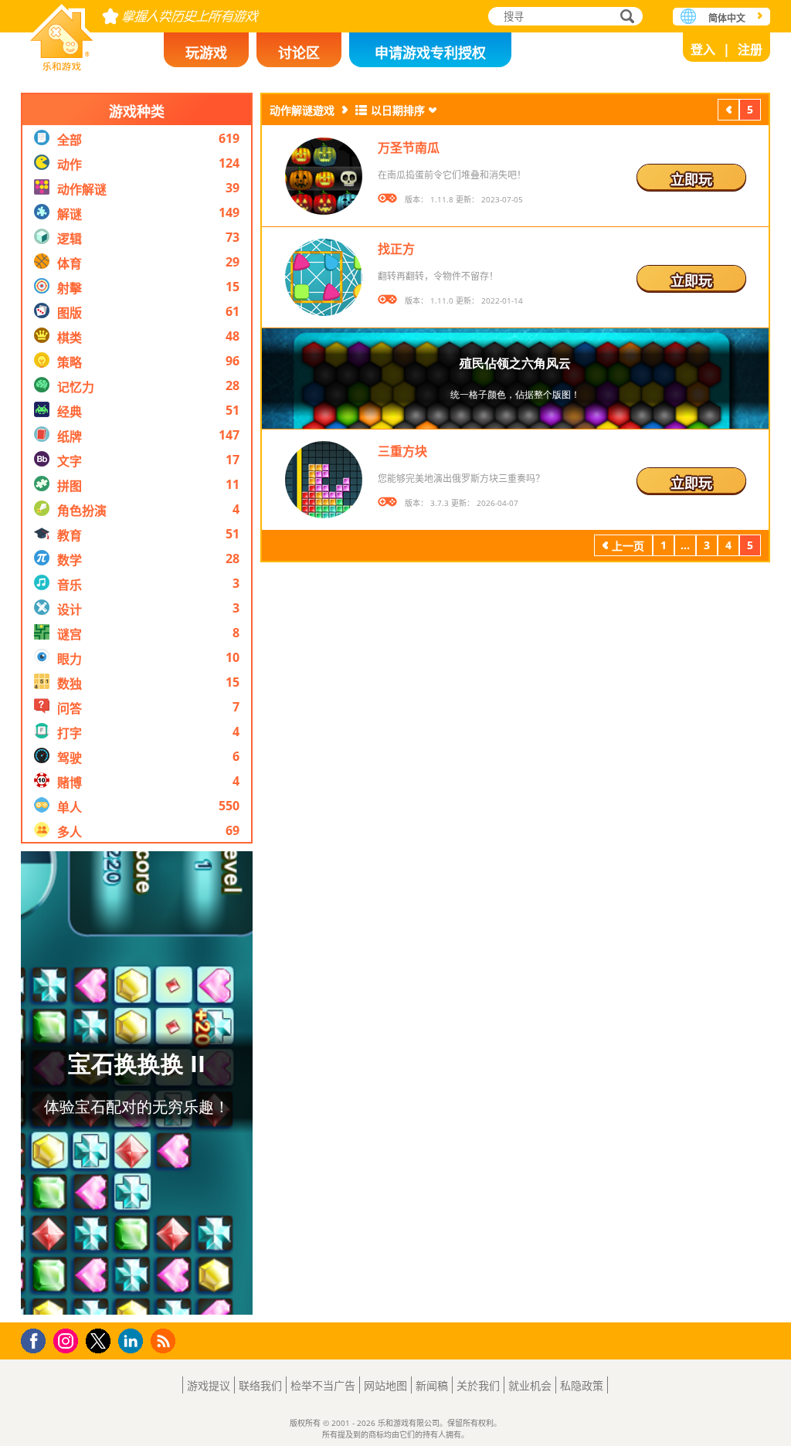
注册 (750, 49)
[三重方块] (323, 479)
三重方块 (402, 451)
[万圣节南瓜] (323, 176)
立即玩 (691, 179)
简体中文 (726, 18)
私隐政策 (581, 1385)
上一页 (728, 111)
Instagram (68, 1339)
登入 (703, 49)
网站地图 (385, 1385)
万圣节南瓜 (409, 147)
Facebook (37, 1339)
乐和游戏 (62, 33)
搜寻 (625, 17)
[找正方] (323, 277)
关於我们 (478, 1385)
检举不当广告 (322, 1385)
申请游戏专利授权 (430, 52)
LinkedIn (133, 1341)
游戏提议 (208, 1385)
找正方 (396, 248)
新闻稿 (432, 1385)
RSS (165, 1340)
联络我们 (260, 1385)
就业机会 (530, 1385)
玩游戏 (206, 52)
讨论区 (299, 52)
